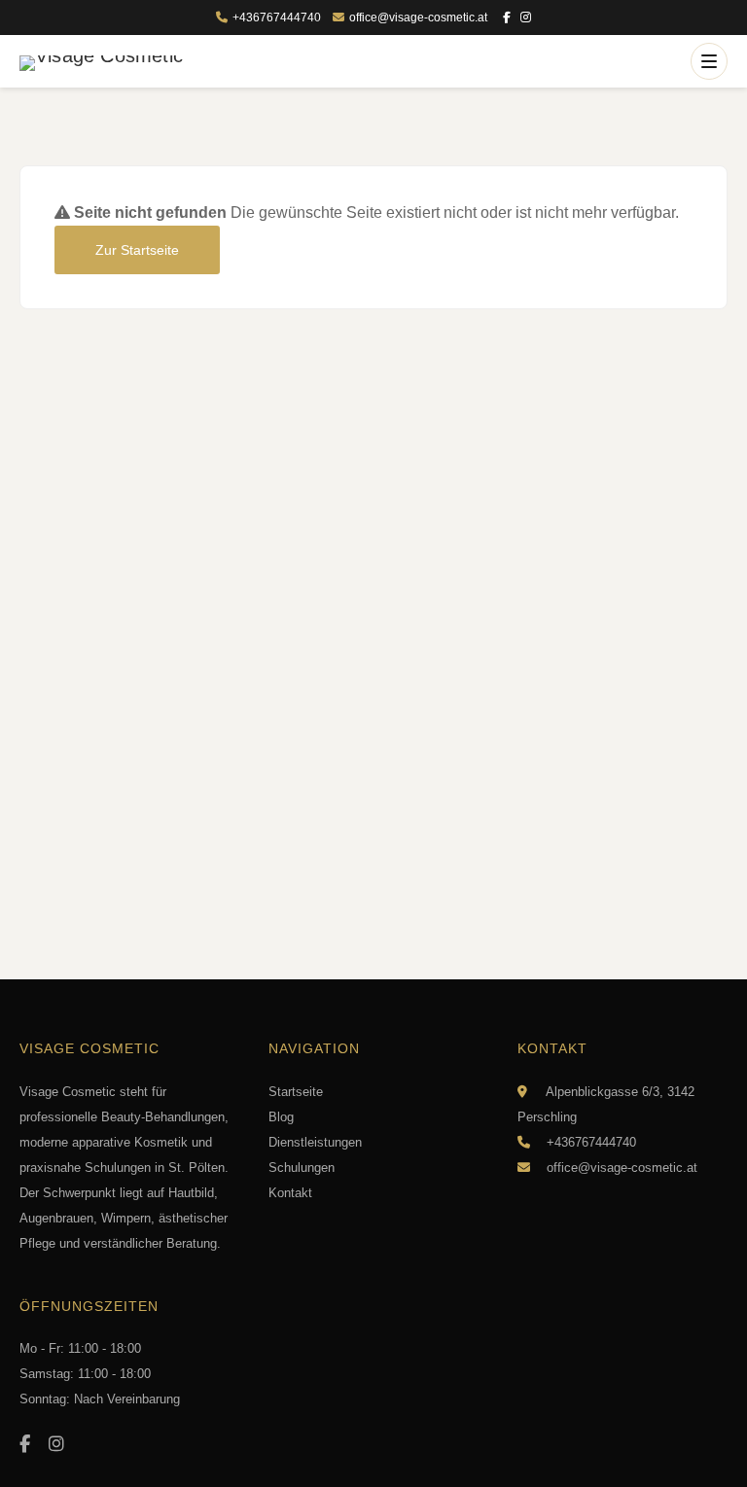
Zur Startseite (137, 250)
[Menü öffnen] (709, 61)
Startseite (295, 1091)
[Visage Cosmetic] (101, 63)
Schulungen (301, 1167)
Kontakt (290, 1193)
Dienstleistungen (315, 1142)
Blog (281, 1117)
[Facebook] (507, 18)
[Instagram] (525, 18)
